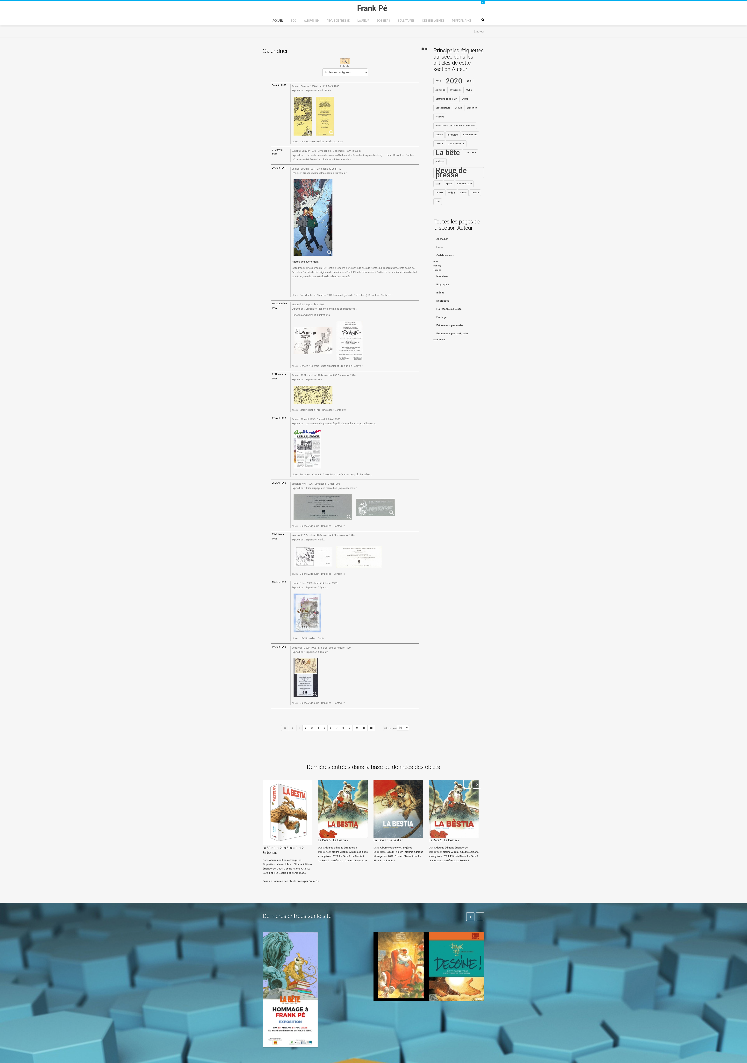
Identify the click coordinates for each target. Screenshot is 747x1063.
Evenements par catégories (452, 333)
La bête (448, 152)
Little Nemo (470, 152)
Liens (439, 247)
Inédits (440, 292)
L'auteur (363, 20)
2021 (469, 81)
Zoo (438, 201)
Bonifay (437, 265)
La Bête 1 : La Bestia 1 (389, 840)
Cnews (465, 99)
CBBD (469, 90)
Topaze (437, 270)
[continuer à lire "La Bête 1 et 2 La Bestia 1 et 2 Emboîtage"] (287, 812)
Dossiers (383, 20)
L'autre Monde (470, 135)
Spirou (449, 184)
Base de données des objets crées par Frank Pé (291, 881)
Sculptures (406, 20)
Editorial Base (458, 856)
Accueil (278, 20)
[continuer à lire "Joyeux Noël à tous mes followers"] (401, 966)
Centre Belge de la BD (446, 99)
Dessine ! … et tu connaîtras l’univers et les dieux (454, 1013)
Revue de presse (338, 20)
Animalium (440, 90)
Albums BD (311, 20)
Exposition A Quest (316, 587)
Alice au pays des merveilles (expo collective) (331, 488)
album (279, 864)
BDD (293, 20)
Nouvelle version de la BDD (344, 941)
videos (463, 192)
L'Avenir (439, 144)
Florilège (441, 317)
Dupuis (458, 108)
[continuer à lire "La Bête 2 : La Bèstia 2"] (454, 809)
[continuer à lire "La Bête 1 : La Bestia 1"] (398, 809)
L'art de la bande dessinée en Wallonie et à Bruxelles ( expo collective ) (344, 155)
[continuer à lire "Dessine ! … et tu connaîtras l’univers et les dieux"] (456, 967)
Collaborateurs (443, 108)
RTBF (438, 183)
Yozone (475, 193)
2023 (335, 856)
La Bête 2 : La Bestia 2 (333, 840)
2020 (454, 81)
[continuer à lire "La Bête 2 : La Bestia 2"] (343, 809)
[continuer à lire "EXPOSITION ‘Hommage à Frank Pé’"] (290, 989)
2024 (279, 868)
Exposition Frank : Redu (318, 90)
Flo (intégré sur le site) (449, 308)
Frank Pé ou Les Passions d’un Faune (455, 125)
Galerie (439, 134)
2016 (438, 81)
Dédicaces (442, 300)
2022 (390, 856)
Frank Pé (440, 117)
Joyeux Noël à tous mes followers (396, 1010)
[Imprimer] (423, 48)
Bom (435, 261)
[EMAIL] (426, 48)
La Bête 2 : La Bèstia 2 (330, 860)
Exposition (472, 108)
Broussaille (455, 90)
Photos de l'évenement (305, 261)
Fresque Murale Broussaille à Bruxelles (324, 173)
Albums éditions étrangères (285, 860)
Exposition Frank (315, 539)
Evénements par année (449, 325)
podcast (440, 161)
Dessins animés (433, 20)
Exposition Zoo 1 (315, 379)
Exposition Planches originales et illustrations (330, 308)
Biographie (442, 284)
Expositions (439, 339)
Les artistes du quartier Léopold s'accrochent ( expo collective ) (340, 423)
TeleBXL (439, 193)
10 (356, 727)
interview (452, 134)
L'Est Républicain (456, 144)
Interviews (442, 276)
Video (451, 192)
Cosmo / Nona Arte (295, 868)
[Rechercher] (345, 61)
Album (288, 864)
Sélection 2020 (464, 183)
